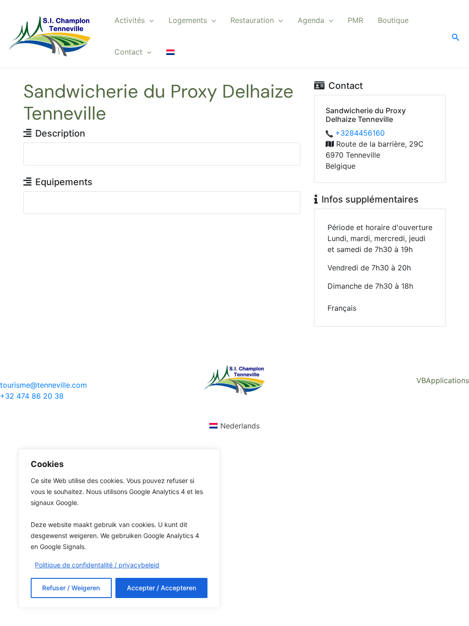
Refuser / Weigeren (71, 588)
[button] (149, 20)
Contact (128, 51)
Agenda (311, 20)
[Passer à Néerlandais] (170, 52)
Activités (130, 20)
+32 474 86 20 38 (32, 396)
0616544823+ (360, 132)
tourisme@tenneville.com (43, 385)
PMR (355, 20)
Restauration (252, 20)
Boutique (393, 20)
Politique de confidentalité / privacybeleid (97, 565)
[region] (119, 528)
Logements (188, 20)
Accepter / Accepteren (161, 588)
